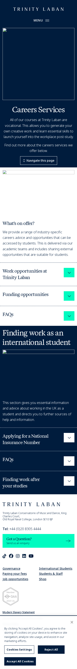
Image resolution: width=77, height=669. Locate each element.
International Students (55, 568)
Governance (11, 568)
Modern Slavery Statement (19, 612)
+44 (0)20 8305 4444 (22, 528)
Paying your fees (15, 574)
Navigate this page (40, 160)
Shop (42, 579)
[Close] (72, 622)
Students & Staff (51, 574)
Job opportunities (15, 579)
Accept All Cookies (20, 661)
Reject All (51, 649)
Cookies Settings (19, 649)
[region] (38, 642)
